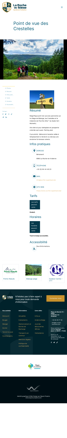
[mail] (3, 117)
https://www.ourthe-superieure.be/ (48, 191)
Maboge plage (31, 279)
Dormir (4, 328)
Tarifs (8, 98)
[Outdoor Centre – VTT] (56, 265)
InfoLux (37, 316)
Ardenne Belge (40, 320)
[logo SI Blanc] (7, 296)
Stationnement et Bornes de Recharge (25, 326)
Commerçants (7, 336)
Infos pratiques (11, 95)
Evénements (23, 320)
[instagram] (8, 114)
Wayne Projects (45, 396)
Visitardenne (39, 333)
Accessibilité (10, 104)
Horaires (9, 101)
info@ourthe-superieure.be (46, 180)
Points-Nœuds (9, 279)
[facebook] (2, 114)
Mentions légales (25, 339)
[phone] (57, 342)
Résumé (9, 91)
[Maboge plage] (33, 265)
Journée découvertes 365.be (39, 326)
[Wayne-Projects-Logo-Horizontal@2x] (33, 385)
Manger (5, 324)
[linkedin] (6, 117)
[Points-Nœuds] (11, 265)
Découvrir (5, 316)
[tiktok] (11, 114)
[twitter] (5, 114)
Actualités (22, 316)
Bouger (5, 320)
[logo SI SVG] (14, 3)
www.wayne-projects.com (33, 398)
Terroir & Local (7, 332)
